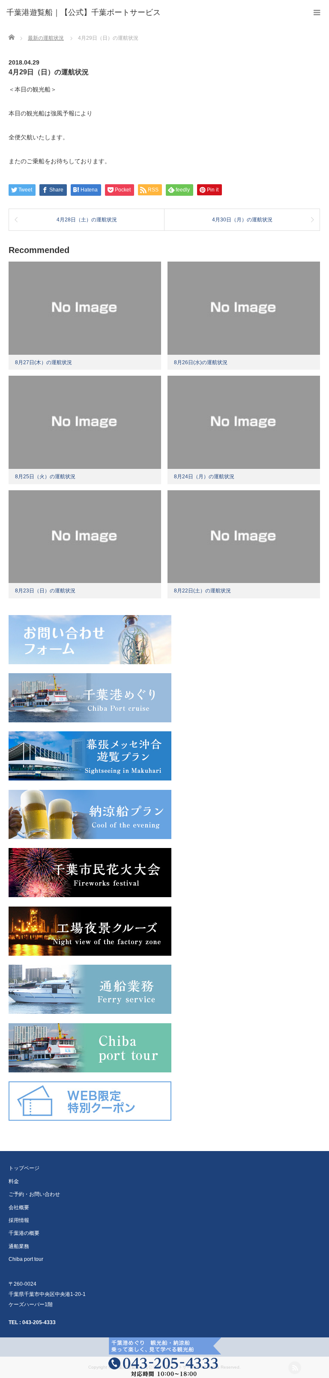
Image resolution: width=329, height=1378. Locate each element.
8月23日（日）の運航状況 (45, 591)
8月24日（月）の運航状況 (204, 477)
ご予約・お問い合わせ (34, 1194)
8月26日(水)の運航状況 (200, 362)
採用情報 (19, 1220)
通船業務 (19, 1246)
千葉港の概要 (24, 1233)
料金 (14, 1181)
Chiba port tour (26, 1259)
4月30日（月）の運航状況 (242, 220)
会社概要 (19, 1207)
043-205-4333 (39, 1322)
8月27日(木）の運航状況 (43, 362)
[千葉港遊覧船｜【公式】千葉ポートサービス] (83, 13)
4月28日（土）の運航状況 (87, 220)
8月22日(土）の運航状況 (202, 591)
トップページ (24, 1168)
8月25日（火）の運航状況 (45, 477)
